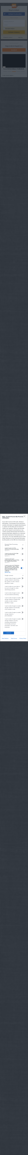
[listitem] (14, 545)
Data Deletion (5, 638)
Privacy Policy (22, 638)
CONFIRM (8, 632)
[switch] (22, 548)
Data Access (14, 638)
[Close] (24, 516)
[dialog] (14, 577)
